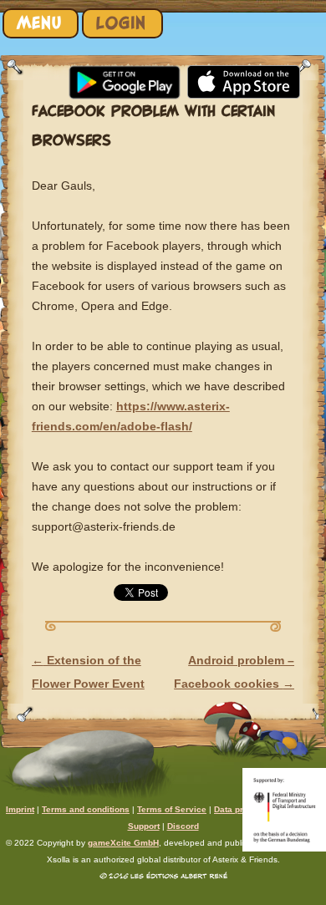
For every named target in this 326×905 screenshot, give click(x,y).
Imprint (20, 809)
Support (144, 826)
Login (121, 23)
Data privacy (240, 809)
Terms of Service (171, 809)
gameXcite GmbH (123, 842)
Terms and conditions (86, 809)
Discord (183, 826)
